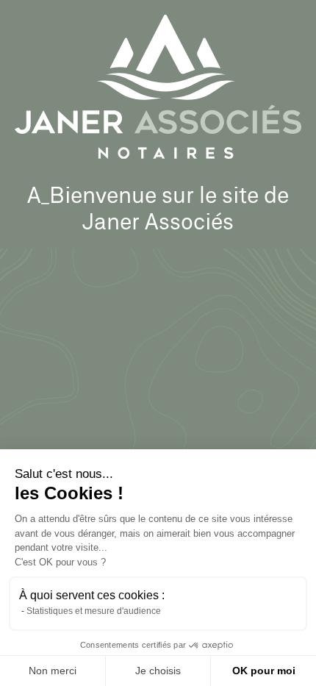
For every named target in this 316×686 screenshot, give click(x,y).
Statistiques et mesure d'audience (93, 611)
